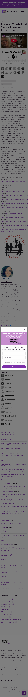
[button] (25, 329)
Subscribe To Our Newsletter (14, 367)
